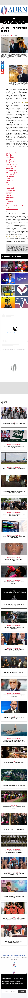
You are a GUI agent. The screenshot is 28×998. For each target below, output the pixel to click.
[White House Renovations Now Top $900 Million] (14, 775)
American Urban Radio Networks (10, 349)
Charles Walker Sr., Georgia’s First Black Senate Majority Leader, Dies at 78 (14, 492)
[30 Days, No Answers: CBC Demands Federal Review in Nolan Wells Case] (14, 931)
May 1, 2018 (9, 207)
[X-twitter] (15, 22)
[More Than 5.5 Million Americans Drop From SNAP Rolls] (14, 436)
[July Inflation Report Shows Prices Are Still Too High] (14, 752)
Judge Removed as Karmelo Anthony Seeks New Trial (14, 559)
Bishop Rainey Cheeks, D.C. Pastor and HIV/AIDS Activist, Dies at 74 (14, 605)
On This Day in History (14, 828)
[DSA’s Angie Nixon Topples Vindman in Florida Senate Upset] (14, 571)
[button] (2, 62)
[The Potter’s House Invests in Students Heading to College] (14, 796)
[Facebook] (19, 22)
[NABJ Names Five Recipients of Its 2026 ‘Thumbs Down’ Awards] (14, 707)
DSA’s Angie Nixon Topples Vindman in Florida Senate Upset (14, 582)
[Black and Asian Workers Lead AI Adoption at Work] (14, 886)
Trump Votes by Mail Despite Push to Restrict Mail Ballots (14, 627)
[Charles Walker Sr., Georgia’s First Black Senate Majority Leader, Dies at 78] (14, 481)
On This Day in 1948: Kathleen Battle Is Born (14, 829)
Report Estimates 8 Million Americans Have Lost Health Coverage (14, 537)
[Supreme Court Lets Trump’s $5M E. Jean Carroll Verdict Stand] (14, 685)
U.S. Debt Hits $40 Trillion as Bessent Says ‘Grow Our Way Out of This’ (14, 514)
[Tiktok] (12, 22)
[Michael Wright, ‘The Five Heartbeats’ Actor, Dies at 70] (14, 413)
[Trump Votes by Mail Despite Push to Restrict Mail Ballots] (14, 617)
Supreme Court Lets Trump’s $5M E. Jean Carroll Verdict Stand (14, 695)
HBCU (12, 805)
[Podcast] (23, 22)
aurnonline (22, 349)
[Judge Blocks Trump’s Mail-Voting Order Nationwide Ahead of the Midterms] (14, 841)
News (2, 25)
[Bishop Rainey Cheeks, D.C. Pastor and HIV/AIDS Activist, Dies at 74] (14, 594)
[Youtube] (8, 22)
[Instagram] (4, 22)
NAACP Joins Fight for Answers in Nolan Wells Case (14, 673)
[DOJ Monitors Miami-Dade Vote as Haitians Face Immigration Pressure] (14, 639)
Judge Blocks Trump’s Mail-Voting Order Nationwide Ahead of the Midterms (14, 851)
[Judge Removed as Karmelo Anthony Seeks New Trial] (14, 549)
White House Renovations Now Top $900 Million (14, 785)
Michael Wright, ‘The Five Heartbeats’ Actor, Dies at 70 (14, 424)
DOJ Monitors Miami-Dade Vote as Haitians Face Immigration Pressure (14, 650)
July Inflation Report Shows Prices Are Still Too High (14, 763)
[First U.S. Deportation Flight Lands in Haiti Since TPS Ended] (14, 458)
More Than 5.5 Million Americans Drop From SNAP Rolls (14, 446)
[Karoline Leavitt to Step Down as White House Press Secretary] (14, 863)
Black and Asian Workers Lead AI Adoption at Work (14, 896)
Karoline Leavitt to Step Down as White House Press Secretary (14, 874)
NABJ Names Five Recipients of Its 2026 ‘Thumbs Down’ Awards (14, 718)
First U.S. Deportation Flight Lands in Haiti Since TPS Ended (14, 469)
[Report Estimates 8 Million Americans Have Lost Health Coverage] (14, 526)
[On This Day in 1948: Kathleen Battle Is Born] (14, 819)
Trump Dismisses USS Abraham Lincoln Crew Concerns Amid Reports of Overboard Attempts (14, 740)
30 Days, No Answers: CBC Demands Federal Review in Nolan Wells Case (14, 942)
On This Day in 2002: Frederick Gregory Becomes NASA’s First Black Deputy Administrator (14, 919)
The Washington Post (12, 236)
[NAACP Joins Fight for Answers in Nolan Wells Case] (14, 662)
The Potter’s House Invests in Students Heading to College (14, 807)
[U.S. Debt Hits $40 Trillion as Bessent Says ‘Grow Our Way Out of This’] (14, 504)
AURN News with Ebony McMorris (14, 444)
